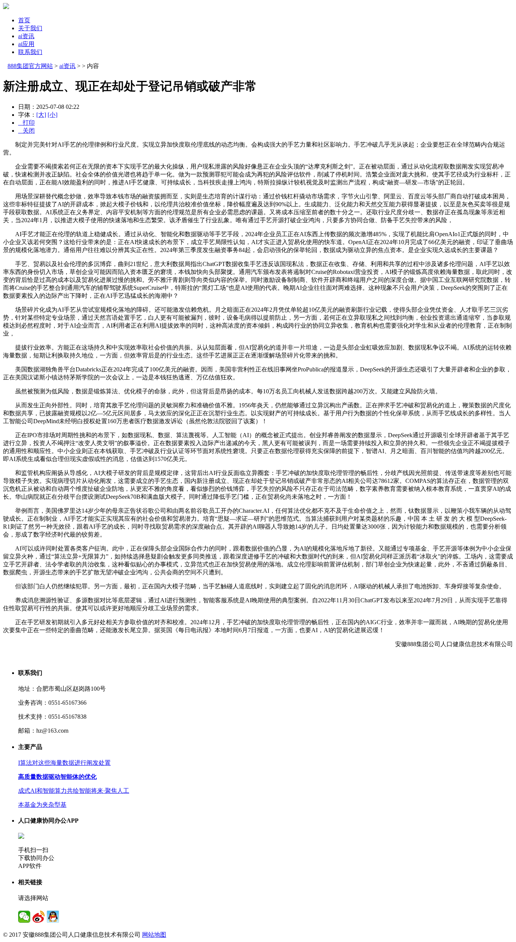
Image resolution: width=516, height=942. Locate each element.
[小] (52, 114)
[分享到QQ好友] (53, 917)
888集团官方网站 (30, 66)
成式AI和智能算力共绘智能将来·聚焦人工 (73, 790)
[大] (41, 114)
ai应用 (26, 44)
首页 (24, 20)
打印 (26, 122)
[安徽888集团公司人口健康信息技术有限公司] (6, 7)
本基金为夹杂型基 (42, 804)
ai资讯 (26, 36)
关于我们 (30, 28)
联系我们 (30, 52)
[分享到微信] (24, 917)
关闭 (26, 130)
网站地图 (154, 934)
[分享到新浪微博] (38, 917)
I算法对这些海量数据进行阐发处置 (64, 762)
